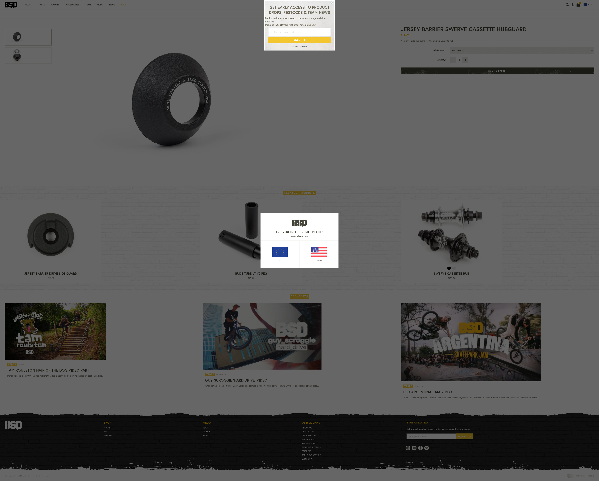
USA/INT (319, 261)
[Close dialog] (331, 2)
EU (280, 261)
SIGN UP (299, 40)
